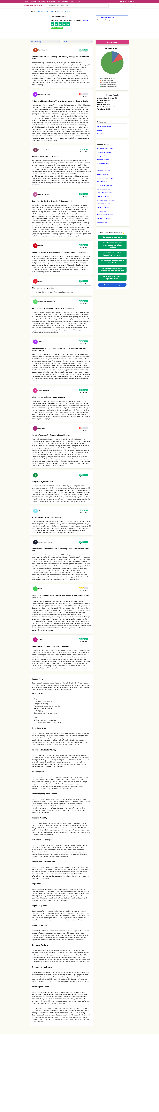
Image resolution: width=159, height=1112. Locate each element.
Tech (78, 1)
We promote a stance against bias (112, 277)
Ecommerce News (63, 1)
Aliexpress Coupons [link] (103, 156)
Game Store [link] (60, 11)
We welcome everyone (112, 237)
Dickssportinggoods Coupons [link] (106, 200)
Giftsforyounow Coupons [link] (105, 185)
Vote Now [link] (85, 20)
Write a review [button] (112, 42)
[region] (119, 29)
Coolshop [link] (67, 11)
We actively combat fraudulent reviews (112, 254)
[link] (39, 25)
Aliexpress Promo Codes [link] (105, 148)
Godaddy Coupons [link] (103, 163)
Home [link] (31, 11)
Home (26, 1)
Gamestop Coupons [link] (103, 170)
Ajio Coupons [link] (101, 211)
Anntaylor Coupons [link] (103, 159)
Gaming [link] (52, 11)
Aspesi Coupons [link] (102, 174)
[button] (112, 237)
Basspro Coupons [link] (103, 207)
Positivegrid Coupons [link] (104, 152)
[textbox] (77, 6)
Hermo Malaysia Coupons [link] (105, 192)
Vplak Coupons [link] (102, 222)
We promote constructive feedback (112, 262)
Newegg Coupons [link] (102, 167)
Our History (41, 1)
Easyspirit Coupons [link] (103, 218)
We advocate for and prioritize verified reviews (112, 245)
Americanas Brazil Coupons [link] (106, 178)
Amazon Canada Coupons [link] (105, 214)
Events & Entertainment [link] (42, 11)
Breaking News (51, 1)
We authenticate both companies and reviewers (112, 270)
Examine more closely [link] (112, 285)
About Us (33, 1)
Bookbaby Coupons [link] (103, 203)
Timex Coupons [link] (102, 181)
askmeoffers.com (33, 5)
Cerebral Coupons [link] (103, 196)
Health (72, 1)
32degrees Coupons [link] (103, 189)
